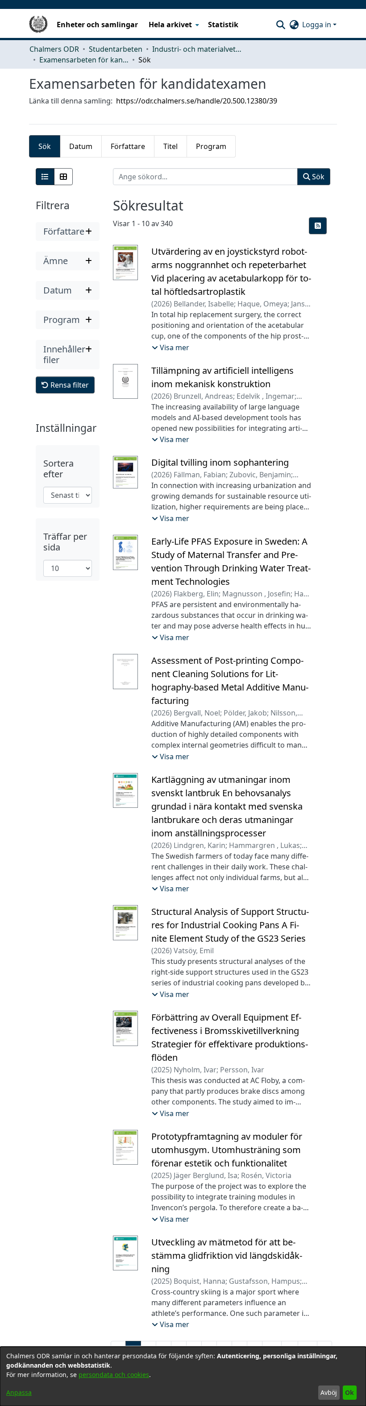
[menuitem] (173, 24)
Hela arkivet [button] (170, 24)
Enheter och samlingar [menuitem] (97, 24)
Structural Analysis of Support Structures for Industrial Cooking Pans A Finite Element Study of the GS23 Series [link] (230, 925)
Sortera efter (58, 469)
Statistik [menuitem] (223, 24)
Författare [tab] (128, 146)
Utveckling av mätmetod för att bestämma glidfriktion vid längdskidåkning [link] (226, 1255)
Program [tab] (211, 146)
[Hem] (38, 24)
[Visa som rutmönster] (63, 176)
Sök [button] (317, 177)
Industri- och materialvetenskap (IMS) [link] (196, 49)
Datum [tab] (80, 146)
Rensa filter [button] (69, 385)
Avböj (328, 1392)
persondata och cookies (114, 1374)
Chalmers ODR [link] (54, 49)
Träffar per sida (65, 542)
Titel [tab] (170, 146)
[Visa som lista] (45, 176)
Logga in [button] (317, 24)
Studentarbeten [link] (115, 49)
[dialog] (183, 1376)
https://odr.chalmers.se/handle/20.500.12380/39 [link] (196, 101)
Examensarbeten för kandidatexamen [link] (84, 60)
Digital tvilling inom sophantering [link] (220, 462)
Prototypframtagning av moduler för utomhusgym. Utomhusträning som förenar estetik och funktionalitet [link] (226, 1149)
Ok (349, 1392)
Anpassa (19, 1392)
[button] (280, 24)
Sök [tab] (44, 146)
